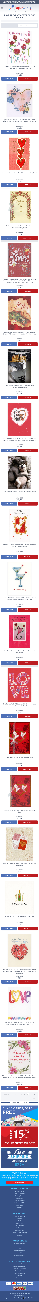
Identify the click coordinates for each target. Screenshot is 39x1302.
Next (34, 1098)
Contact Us (19, 1278)
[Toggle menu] (1, 8)
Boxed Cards (19, 1198)
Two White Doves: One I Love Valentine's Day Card (19, 811)
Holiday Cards (19, 1196)
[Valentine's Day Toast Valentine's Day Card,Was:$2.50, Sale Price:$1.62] (19, 897)
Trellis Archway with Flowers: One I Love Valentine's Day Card (19, 227)
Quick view (9, 78)
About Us (19, 1263)
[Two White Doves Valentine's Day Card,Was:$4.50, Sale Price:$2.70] (19, 738)
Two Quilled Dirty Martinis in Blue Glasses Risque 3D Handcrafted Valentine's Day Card (19, 598)
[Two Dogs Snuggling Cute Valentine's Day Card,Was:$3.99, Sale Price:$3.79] (19, 472)
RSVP (19, 1221)
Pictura (20, 1218)
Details (28, 78)
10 (24, 1094)
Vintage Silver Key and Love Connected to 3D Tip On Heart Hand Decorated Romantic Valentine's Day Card (19, 971)
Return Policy (19, 1253)
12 (31, 1094)
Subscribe (19, 1182)
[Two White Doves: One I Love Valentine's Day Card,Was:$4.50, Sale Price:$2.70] (19, 791)
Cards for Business (19, 1200)
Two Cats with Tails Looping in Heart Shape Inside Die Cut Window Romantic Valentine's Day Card (19, 439)
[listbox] (30, 25)
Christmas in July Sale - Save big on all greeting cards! (19, 1)
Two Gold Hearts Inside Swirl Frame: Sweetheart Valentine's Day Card (19, 545)
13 (34, 1094)
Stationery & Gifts (19, 1203)
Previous (6, 1094)
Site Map (19, 1275)
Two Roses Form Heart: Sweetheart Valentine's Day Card (19, 652)
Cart (37, 8)
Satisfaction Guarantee (19, 1266)
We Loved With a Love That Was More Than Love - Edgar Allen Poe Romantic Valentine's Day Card (19, 1076)
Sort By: (21, 25)
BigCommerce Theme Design (13, 1298)
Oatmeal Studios (19, 1230)
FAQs (19, 1248)
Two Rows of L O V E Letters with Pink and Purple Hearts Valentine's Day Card (19, 705)
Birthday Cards (19, 1191)
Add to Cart (27, 238)
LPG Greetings (19, 1225)
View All (19, 1235)
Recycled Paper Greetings (19, 1232)
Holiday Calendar (19, 1255)
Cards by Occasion (19, 1193)
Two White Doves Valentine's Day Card (19, 757)
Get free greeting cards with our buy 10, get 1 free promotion (19, 2)
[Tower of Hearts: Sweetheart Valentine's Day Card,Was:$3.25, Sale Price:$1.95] (19, 154)
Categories (19, 1205)
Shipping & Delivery (19, 1250)
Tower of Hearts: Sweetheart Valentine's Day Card (19, 173)
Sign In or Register (19, 1243)
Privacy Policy (19, 1271)
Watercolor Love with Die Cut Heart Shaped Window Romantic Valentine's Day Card (19, 1023)
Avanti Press (19, 1223)
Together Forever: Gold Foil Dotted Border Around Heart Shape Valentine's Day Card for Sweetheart (19, 120)
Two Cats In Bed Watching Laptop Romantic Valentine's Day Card (19, 386)
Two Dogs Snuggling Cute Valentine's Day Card (19, 491)
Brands (19, 1207)
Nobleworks (19, 1228)
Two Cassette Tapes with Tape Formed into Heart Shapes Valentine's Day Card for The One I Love (19, 333)
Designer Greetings (19, 1216)
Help (19, 1246)
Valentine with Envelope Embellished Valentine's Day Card (19, 864)
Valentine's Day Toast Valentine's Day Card (19, 916)
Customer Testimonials (19, 1268)
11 (27, 1094)
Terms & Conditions (19, 1273)
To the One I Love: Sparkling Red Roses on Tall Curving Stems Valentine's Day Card (19, 67)
